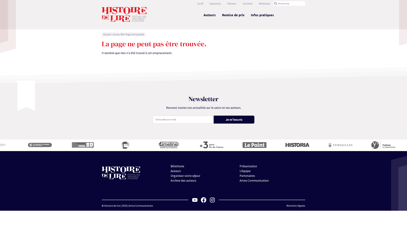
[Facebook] (203, 200)
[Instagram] (212, 200)
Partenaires (247, 176)
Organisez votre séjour (185, 176)
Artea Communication (254, 180)
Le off (200, 3)
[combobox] (289, 3)
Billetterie (177, 166)
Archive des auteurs (183, 180)
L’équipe (245, 171)
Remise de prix (233, 15)
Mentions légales (295, 205)
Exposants (215, 3)
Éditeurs (231, 3)
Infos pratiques (262, 15)
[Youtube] (194, 200)
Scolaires (248, 3)
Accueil (107, 34)
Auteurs (210, 15)
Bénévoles (264, 3)
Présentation (248, 166)
